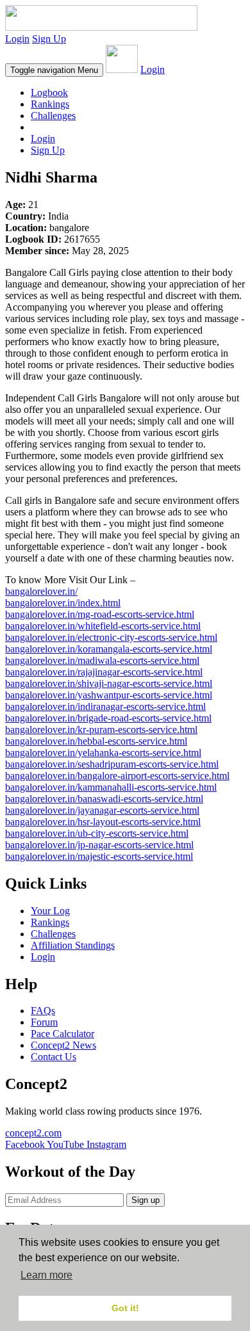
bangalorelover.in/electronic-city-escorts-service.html (111, 637)
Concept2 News (63, 1045)
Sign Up (49, 38)
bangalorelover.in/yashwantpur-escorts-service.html (108, 695)
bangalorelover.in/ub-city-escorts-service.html (96, 833)
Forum (44, 1022)
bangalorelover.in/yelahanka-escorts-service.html (103, 752)
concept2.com (33, 1132)
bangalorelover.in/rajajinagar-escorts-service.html (104, 671)
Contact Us (53, 1056)
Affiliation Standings (73, 945)
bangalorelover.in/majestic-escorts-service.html (99, 856)
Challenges (53, 115)
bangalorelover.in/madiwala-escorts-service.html (102, 660)
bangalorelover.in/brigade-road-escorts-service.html (108, 718)
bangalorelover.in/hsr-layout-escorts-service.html (103, 821)
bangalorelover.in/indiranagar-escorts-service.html (105, 706)
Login (17, 38)
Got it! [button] (125, 1308)
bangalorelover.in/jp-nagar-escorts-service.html (99, 844)
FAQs (43, 1010)
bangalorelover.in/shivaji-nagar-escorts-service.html (108, 683)
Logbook (49, 92)
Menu (54, 70)
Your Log (50, 910)
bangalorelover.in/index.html (63, 602)
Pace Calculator (62, 1033)
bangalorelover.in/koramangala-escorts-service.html (108, 648)
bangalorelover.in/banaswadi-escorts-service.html (104, 798)
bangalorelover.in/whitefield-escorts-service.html (103, 625)
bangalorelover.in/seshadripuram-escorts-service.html (112, 764)
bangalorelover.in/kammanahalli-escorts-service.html (111, 787)
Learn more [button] (46, 1275)
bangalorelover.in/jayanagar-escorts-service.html (102, 810)
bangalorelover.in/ (41, 591)
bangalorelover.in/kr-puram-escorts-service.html (101, 729)
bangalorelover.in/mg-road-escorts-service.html (99, 614)
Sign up (145, 1200)
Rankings (50, 104)
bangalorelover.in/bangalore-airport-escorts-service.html (117, 775)
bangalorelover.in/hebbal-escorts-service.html (96, 741)
